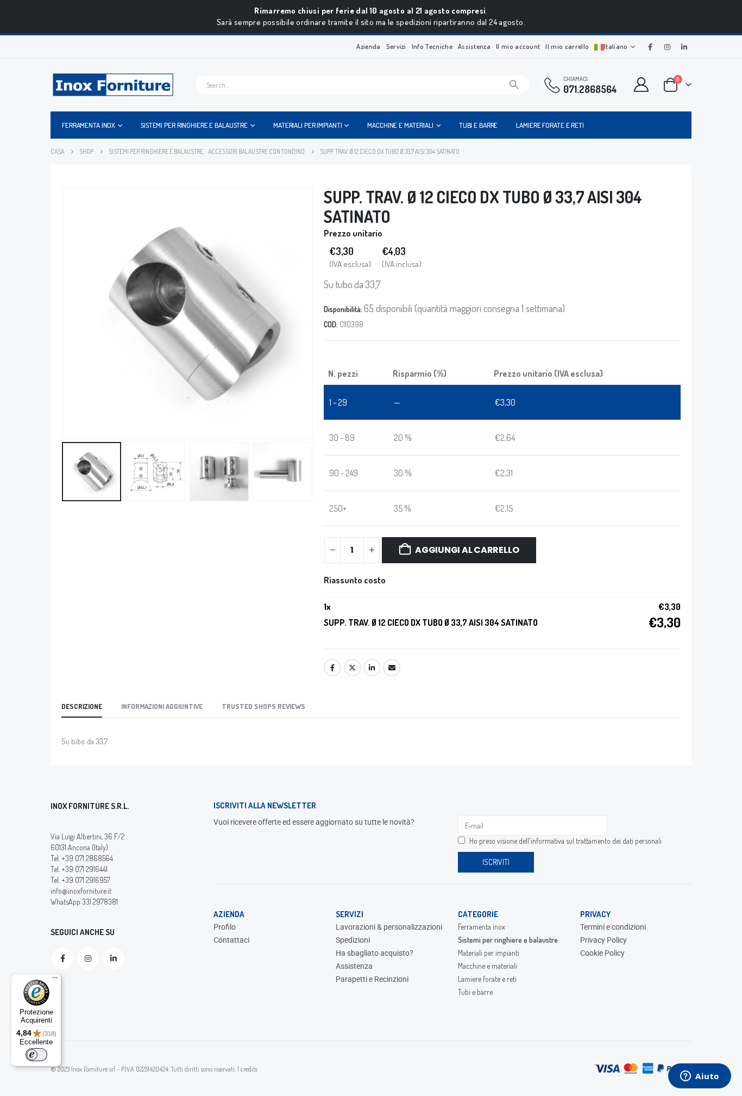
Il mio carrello (567, 46)
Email (391, 667)
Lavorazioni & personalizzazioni (389, 927)
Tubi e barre (478, 125)
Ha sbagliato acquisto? (374, 953)
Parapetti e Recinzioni (372, 979)
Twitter (352, 667)
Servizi (396, 46)
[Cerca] (514, 85)
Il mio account (518, 46)
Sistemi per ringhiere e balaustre (194, 125)
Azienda (368, 46)
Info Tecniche (432, 46)
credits (249, 1068)
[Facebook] (650, 47)
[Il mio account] (641, 84)
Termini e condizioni (613, 927)
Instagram (88, 958)
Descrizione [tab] (81, 706)
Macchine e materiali (400, 125)
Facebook (332, 667)
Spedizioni (353, 940)
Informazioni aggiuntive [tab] (162, 706)
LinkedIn (372, 667)
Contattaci (231, 940)
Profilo (224, 927)
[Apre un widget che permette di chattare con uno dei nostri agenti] (699, 1077)
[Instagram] (667, 47)
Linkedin (113, 958)
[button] (64, 312)
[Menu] (54, 980)
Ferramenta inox (88, 125)
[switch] (36, 1054)
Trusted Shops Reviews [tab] (263, 706)
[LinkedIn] (684, 47)
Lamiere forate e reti (549, 125)
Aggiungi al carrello (467, 550)
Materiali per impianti (307, 125)
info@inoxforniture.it (81, 890)
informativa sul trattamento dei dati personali (596, 840)
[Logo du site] (113, 85)
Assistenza (474, 46)
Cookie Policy (602, 953)
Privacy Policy (603, 940)
